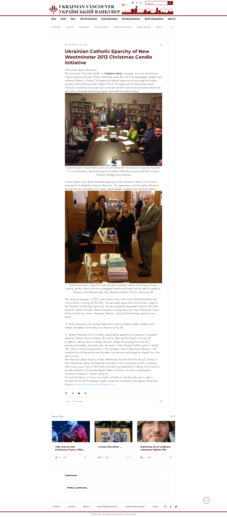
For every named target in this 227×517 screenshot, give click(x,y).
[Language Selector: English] (125, 5)
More (158, 27)
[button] (172, 27)
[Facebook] (136, 2)
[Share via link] (85, 393)
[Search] (170, 3)
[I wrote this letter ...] (114, 431)
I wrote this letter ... (110, 446)
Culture (70, 27)
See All (172, 416)
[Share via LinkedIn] (79, 393)
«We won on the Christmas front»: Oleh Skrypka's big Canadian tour (69, 448)
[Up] (206, 500)
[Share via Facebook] (66, 393)
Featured (84, 27)
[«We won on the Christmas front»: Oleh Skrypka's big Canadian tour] (71, 431)
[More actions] (160, 44)
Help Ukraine (144, 27)
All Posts (56, 27)
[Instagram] (140, 2)
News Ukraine (101, 27)
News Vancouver (123, 27)
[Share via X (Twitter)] (72, 393)
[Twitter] (132, 2)
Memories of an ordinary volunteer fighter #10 (155, 448)
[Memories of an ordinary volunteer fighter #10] (156, 431)
